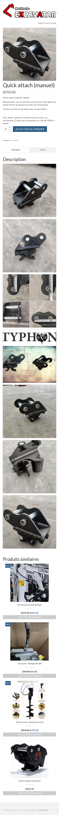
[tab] (16, 149)
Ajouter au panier (29, 129)
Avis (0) (42, 150)
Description (16, 150)
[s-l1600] (29, 54)
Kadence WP (43, 810)
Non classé (51, 23)
